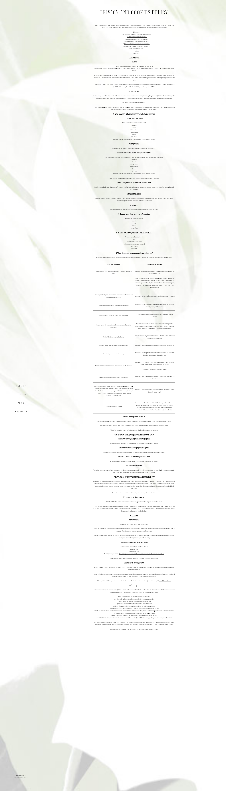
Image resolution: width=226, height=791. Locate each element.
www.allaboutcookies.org (165, 581)
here (134, 80)
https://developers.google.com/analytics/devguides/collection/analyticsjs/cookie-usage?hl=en (141, 553)
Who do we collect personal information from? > (137, 39)
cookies (137, 209)
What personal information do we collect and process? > (137, 34)
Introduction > (136, 32)
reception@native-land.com (157, 84)
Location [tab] (21, 394)
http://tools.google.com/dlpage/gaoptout (148, 558)
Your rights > (137, 53)
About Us (167, 285)
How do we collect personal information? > (137, 36)
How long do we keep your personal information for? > (137, 46)
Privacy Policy (156, 178)
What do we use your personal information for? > (137, 41)
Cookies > (137, 51)
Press (21, 403)
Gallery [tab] (21, 386)
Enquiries (21, 411)
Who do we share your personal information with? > (136, 43)
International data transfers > (137, 48)
